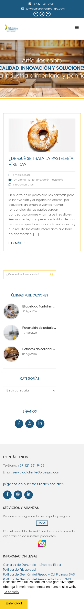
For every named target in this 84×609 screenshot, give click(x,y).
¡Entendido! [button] (14, 603)
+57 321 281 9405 (42, 4)
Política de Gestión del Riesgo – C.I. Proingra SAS (39, 574)
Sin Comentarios (23, 184)
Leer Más (15, 243)
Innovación (43, 180)
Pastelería (57, 180)
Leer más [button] (11, 592)
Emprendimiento (23, 180)
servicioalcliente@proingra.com (45, 9)
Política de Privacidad (19, 569)
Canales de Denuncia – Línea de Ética (32, 565)
